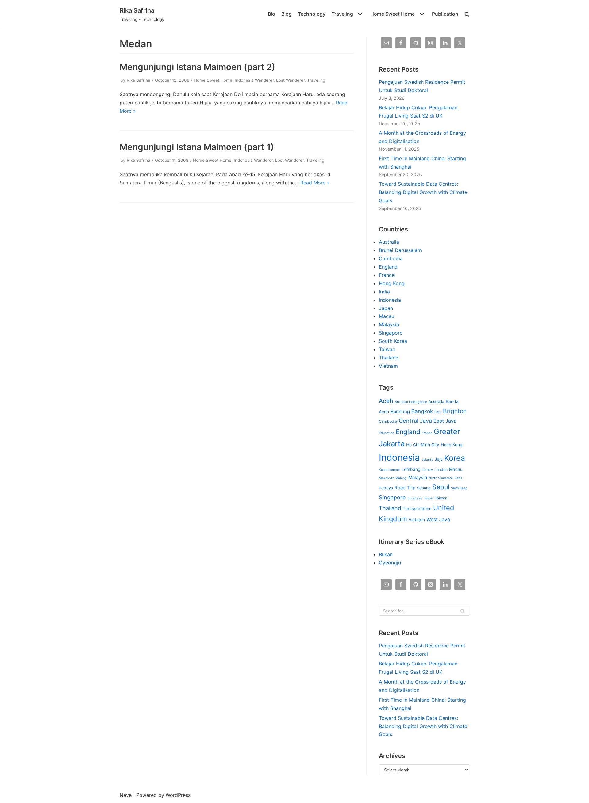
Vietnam (388, 366)
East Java (444, 421)
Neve (126, 795)
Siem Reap (459, 488)
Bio (271, 14)
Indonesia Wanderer (254, 80)
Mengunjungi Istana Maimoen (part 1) (197, 147)
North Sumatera (441, 478)
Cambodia (391, 258)
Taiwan (387, 349)
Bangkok (422, 411)
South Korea (393, 341)
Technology (311, 14)
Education (386, 433)
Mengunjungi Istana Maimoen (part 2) (197, 67)
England (388, 267)
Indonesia (390, 300)
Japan (386, 308)
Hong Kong (392, 283)
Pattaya (386, 488)
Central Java (415, 420)
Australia (389, 242)
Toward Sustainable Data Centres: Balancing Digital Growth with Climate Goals (423, 192)
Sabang (424, 488)
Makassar (386, 478)
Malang (401, 478)
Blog (286, 14)
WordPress (178, 795)
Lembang (411, 469)
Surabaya (414, 498)
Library (427, 470)
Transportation (417, 508)
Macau (386, 316)
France (387, 275)
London (441, 469)
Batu (437, 412)
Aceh (386, 401)
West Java (438, 519)
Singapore (390, 333)
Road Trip (405, 488)
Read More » (315, 183)
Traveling (316, 80)
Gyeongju (390, 563)
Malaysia (389, 324)
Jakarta (427, 460)
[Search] (462, 611)
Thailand (388, 358)
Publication (445, 14)
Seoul (440, 487)
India (384, 292)
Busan (386, 554)
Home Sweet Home (213, 80)
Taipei (428, 498)
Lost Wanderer (290, 80)
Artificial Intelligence (411, 402)
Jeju (439, 459)
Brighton (455, 411)
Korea (454, 458)
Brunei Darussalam (400, 250)
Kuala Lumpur (389, 470)
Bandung (400, 411)
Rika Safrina (138, 80)
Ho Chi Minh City (422, 444)
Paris (458, 478)
